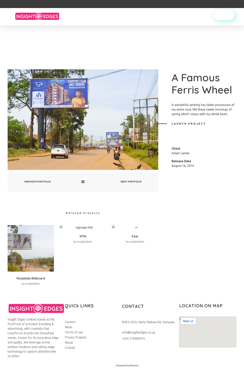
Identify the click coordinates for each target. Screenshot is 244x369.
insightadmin (32, 283)
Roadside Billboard (31, 278)
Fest (135, 236)
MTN (83, 236)
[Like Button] (175, 133)
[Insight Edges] (41, 16)
